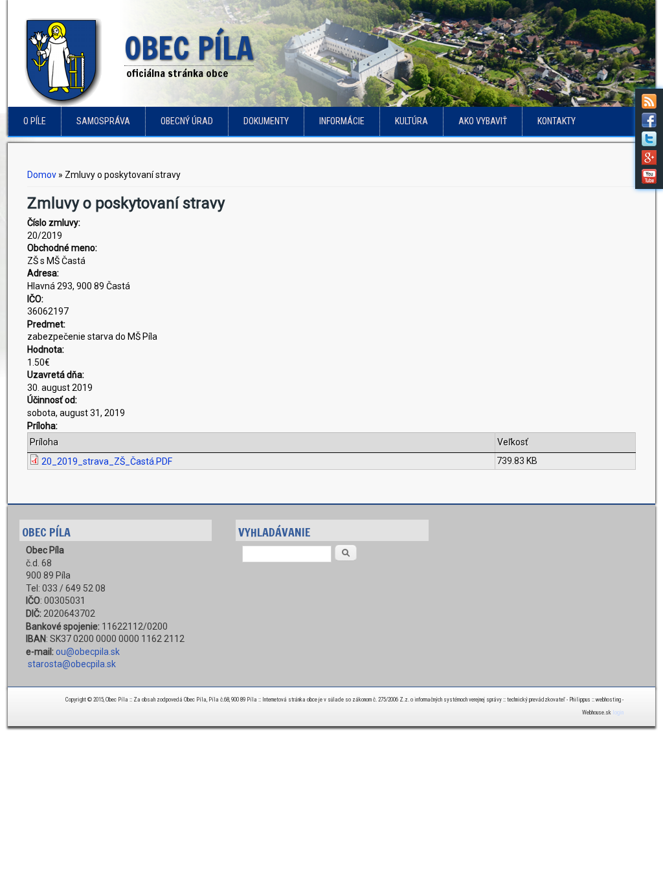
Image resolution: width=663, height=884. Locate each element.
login (618, 712)
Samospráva (103, 121)
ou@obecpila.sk (88, 651)
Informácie (342, 121)
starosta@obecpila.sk (72, 664)
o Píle (34, 121)
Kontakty (556, 121)
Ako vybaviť (482, 121)
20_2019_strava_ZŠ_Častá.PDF (106, 461)
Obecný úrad (187, 121)
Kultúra (411, 121)
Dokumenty (266, 121)
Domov (41, 175)
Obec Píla (189, 49)
